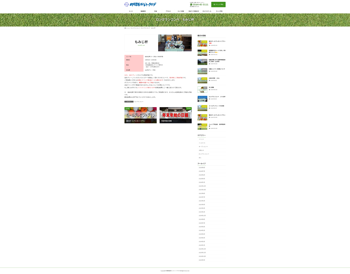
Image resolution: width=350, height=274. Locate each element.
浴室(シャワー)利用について (217, 69)
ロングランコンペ (138, 101)
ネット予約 (219, 4)
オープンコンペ (203, 146)
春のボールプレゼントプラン (217, 115)
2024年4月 (202, 234)
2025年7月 (202, 197)
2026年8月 (202, 167)
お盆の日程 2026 (214, 78)
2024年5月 (202, 230)
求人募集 (211, 87)
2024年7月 (202, 223)
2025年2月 (202, 208)
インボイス (202, 143)
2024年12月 (202, 215)
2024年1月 (202, 245)
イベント (201, 139)
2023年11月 (202, 252)
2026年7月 (202, 171)
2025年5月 (202, 201)
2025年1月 (202, 212)
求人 (200, 157)
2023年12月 (202, 249)
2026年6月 (202, 175)
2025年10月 (202, 189)
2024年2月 (202, 241)
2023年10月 (202, 256)
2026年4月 (202, 178)
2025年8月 (202, 193)
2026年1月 (202, 182)
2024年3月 (202, 238)
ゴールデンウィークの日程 (216, 106)
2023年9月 (202, 260)
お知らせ (201, 150)
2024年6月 (202, 226)
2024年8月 (202, 219)
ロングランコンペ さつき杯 (217, 96)
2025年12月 (202, 186)
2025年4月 (202, 204)
